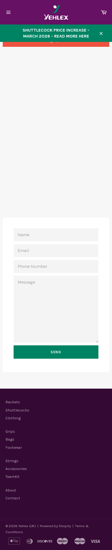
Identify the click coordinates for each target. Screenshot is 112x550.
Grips (10, 431)
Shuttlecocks (17, 410)
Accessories (16, 468)
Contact (12, 498)
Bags (9, 439)
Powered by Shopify (55, 526)
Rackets (12, 402)
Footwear (13, 447)
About (10, 490)
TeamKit (12, 476)
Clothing (13, 418)
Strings (11, 461)
